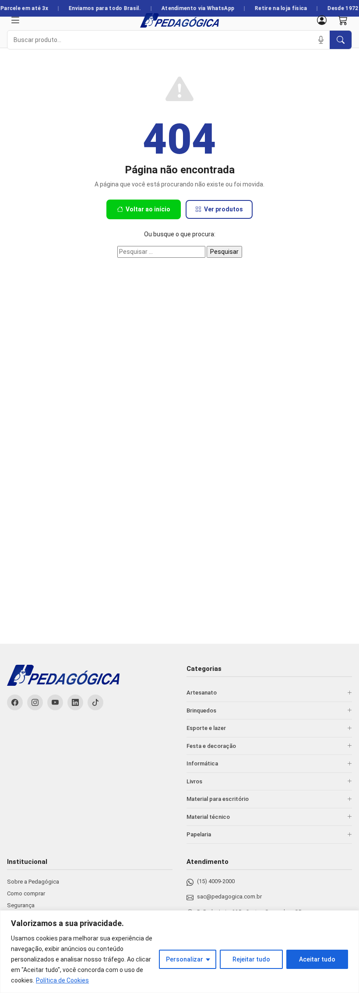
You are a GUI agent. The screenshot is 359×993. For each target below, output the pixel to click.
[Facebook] (15, 702)
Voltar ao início (148, 209)
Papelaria (199, 834)
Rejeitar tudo (251, 959)
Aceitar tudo (317, 959)
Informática (202, 763)
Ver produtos (223, 209)
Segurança (21, 905)
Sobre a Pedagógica (33, 881)
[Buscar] (341, 40)
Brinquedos (201, 710)
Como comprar (26, 893)
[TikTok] (95, 702)
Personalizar (184, 959)
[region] (179, 951)
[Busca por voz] (321, 40)
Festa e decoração (211, 746)
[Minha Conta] (322, 20)
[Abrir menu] (15, 20)
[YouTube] (55, 702)
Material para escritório (218, 799)
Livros (194, 781)
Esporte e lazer (206, 728)
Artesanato (202, 692)
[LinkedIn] (75, 702)
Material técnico (208, 817)
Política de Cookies (62, 980)
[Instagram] (35, 702)
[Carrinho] (343, 20)
